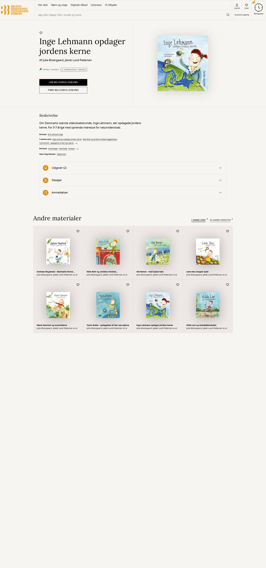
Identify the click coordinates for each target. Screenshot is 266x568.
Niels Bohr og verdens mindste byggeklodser (100, 139)
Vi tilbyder (111, 5)
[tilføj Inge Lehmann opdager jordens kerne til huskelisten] (41, 32)
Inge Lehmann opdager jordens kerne (67, 139)
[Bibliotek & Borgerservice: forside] (17, 10)
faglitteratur (61, 154)
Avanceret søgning (242, 15)
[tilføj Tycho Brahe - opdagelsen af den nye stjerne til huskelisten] (128, 285)
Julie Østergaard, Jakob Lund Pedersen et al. (57, 275)
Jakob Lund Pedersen (78, 60)
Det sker (43, 5)
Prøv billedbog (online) (63, 90)
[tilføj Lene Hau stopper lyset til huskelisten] (227, 231)
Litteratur (96, 5)
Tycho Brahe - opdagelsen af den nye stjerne (56, 143)
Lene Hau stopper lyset (197, 271)
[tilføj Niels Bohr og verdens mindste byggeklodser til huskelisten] (128, 231)
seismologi (63, 148)
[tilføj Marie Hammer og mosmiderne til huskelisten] (78, 285)
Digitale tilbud (79, 5)
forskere (71, 148)
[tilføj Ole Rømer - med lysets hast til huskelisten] (177, 231)
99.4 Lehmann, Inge (55, 134)
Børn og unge (59, 5)
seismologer (53, 148)
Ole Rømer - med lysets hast (149, 271)
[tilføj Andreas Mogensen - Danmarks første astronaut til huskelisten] (78, 231)
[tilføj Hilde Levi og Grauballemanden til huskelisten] (227, 285)
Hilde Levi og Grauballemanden (201, 325)
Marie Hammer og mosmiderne (52, 325)
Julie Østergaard (53, 60)
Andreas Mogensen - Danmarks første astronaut (55, 272)
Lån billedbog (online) (63, 82)
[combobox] (133, 15)
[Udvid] (76, 143)
